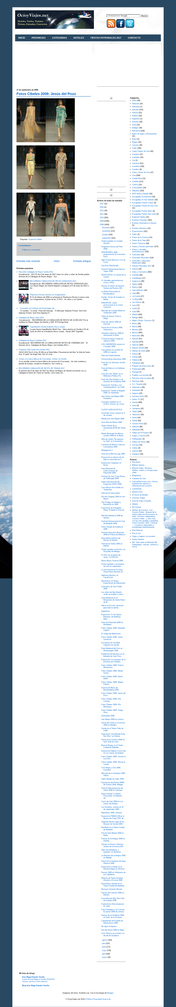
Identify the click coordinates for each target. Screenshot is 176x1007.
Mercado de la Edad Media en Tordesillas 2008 (113, 312)
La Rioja (135, 299)
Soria (134, 405)
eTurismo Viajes (138, 498)
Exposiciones (137, 231)
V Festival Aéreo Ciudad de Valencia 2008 (112, 340)
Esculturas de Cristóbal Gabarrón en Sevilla (110, 644)
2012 (102, 210)
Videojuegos (137, 439)
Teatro (134, 411)
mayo (104, 950)
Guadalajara (137, 278)
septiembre (106, 238)
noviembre (106, 231)
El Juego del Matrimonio (111, 634)
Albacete (135, 104)
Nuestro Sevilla (138, 348)
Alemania (136, 107)
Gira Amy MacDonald (109, 266)
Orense (135, 354)
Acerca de (106, 999)
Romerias (136, 381)
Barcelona (136, 131)
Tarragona (136, 408)
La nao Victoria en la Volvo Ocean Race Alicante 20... (112, 571)
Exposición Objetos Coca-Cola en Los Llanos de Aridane (113, 752)
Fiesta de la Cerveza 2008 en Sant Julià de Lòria (113, 741)
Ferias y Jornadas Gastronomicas (139, 250)
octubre (105, 235)
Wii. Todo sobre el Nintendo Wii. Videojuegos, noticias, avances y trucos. (145, 544)
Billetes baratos (138, 465)
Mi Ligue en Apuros (109, 926)
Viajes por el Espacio (140, 433)
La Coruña (136, 296)
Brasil (134, 139)
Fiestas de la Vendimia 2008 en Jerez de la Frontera (112, 916)
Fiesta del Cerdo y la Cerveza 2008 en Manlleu (113, 724)
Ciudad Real (137, 178)
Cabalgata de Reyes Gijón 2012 (31, 318)
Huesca (135, 287)
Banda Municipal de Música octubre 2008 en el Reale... (113, 434)
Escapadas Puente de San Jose (145, 206)
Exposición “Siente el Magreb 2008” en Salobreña (113, 392)
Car (133, 160)
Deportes (135, 191)
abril (104, 954)
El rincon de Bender (140, 495)
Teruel (134, 418)
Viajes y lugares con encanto (143, 536)
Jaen (134, 293)
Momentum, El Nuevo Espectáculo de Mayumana (113, 582)
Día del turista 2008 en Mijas (112, 930)
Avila (134, 125)
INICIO (21, 38)
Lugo (134, 311)
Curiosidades (137, 188)
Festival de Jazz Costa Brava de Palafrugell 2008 (113, 477)
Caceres (135, 145)
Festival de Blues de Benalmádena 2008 (110, 689)
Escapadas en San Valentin (143, 200)
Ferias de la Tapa (139, 240)
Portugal (135, 372)
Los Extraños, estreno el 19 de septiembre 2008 (112, 808)
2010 (102, 218)
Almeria (135, 113)
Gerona (135, 269)
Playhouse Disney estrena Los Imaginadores (48, 295)
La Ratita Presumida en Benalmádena (110, 292)
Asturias (135, 122)
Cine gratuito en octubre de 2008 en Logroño (112, 351)
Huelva (135, 284)
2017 (102, 204)
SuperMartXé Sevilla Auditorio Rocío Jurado (47, 327)
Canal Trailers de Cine (141, 151)
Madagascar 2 (107, 450)
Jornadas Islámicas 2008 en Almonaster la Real (112, 334)
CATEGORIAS (59, 38)
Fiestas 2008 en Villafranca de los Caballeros (113, 873)
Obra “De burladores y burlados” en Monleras (111, 851)
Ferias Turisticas (138, 243)
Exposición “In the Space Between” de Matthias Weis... (111, 617)
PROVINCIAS (39, 38)
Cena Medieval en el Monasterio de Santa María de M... (113, 600)
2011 (102, 214)
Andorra (135, 116)
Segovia (135, 393)
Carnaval (135, 163)
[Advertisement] (39, 64)
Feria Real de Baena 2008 (111, 422)
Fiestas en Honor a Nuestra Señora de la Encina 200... (113, 845)
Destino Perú (137, 492)
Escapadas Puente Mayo (142, 211)
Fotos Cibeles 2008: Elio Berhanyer (111, 705)
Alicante (135, 110)
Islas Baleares (138, 290)
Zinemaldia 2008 (107, 716)
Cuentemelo (137, 489)
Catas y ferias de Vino (141, 172)
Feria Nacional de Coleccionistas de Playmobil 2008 (109, 470)
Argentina (136, 119)
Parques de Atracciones (141, 366)
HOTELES (78, 38)
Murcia (135, 327)
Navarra (135, 339)
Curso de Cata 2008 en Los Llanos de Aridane (112, 802)
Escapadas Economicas (142, 197)
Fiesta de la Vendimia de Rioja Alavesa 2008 (113, 862)
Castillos (135, 169)
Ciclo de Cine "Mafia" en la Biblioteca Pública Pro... (112, 375)
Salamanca (136, 387)
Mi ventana (136, 507)
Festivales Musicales (140, 258)
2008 (102, 225)
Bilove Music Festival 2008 (112, 561)
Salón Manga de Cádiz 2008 (112, 779)
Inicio (57, 261)
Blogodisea (136, 475)
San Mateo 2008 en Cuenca (112, 719)
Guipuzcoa (136, 281)
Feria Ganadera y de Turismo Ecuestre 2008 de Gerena (113, 911)
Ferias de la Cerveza (140, 237)
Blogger (110, 993)
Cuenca (135, 185)
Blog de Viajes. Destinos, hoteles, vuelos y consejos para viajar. (144, 470)
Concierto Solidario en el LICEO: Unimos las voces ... (112, 404)
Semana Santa (138, 396)
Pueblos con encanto (140, 375)
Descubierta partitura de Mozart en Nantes (110, 539)
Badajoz (135, 128)
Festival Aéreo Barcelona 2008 (113, 359)
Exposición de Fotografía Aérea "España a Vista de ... (112, 510)
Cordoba (135, 181)
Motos (134, 323)
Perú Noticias (137, 530)
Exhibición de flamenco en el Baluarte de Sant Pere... (112, 655)
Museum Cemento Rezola (111, 889)
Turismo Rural (137, 424)
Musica (135, 333)
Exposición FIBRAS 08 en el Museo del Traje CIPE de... (113, 817)
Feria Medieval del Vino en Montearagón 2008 (112, 649)
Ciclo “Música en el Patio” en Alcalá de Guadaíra (112, 934)
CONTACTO (134, 38)
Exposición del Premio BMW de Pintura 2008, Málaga (112, 783)
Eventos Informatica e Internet (144, 223)
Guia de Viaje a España (141, 501)
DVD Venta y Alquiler (140, 194)
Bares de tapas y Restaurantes (144, 134)
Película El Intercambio (110, 493)
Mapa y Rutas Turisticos (142, 320)
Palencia (135, 360)
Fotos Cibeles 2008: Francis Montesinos (112, 666)
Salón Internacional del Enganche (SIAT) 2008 (111, 483)
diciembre (106, 228)
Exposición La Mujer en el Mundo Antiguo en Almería (112, 868)
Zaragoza (136, 454)
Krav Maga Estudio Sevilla (33, 977)
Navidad (135, 342)
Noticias (135, 345)
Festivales (136, 255)
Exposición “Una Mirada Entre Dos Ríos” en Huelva (113, 735)
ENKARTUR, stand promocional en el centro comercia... (112, 305)
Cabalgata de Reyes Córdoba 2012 (32, 340)
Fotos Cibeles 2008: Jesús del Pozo (46, 94)
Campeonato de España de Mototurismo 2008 (112, 922)
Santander (136, 390)
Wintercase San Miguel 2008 (112, 419)
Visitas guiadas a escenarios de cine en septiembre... (112, 565)
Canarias (135, 154)
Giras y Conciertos (139, 272)
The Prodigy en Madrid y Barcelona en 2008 (111, 503)
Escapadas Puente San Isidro (144, 214)
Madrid (135, 314)
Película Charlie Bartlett (110, 355)
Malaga (135, 317)
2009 (102, 221)
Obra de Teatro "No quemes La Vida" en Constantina (112, 440)
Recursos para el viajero (141, 378)
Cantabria (136, 157)
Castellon (136, 166)
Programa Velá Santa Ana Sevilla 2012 (34, 350)
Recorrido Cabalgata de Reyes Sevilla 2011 (36, 272)
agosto (105, 940)
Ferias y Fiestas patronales (143, 246)
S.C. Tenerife (137, 384)
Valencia (135, 427)
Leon (134, 305)
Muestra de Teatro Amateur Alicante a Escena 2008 (112, 879)
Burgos (135, 142)
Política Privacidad (93, 999)
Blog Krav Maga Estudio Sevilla (35, 985)
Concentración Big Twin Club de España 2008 (112, 899)
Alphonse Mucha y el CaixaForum (109, 576)
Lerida (134, 308)
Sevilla (135, 402)
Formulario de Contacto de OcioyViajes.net (37, 308)
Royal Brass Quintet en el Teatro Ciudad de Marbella (112, 885)
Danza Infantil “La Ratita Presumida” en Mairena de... (111, 796)
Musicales (136, 336)
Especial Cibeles (35, 239)
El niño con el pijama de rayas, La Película (110, 556)
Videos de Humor (139, 442)
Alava (134, 100)
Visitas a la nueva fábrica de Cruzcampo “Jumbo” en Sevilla (42, 359)
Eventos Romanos (139, 228)
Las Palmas (137, 302)
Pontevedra (136, 369)
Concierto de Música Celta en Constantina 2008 (113, 446)
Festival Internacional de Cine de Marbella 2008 (113, 522)
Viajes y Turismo (139, 436)
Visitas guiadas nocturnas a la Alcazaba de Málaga (113, 550)
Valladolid (136, 430)
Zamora (135, 451)
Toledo (134, 421)
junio (104, 947)
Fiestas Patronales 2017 (142, 266)
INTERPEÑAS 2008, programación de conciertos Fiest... (113, 254)
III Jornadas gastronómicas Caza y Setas (112, 281)
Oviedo (135, 357)
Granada (135, 275)
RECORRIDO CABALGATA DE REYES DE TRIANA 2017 (42, 368)
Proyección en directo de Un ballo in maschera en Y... (112, 458)
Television (136, 415)
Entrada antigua (82, 261)
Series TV (136, 399)
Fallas (134, 234)
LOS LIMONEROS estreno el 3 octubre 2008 (113, 345)
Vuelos (135, 448)
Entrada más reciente (28, 261)
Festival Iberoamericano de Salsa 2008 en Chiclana (112, 789)
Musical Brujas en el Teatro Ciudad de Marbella (112, 746)
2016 (102, 207)
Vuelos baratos (138, 539)
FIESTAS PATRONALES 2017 (106, 38)
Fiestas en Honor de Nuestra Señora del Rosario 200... (112, 287)
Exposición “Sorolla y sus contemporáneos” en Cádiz (113, 386)
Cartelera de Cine (139, 478)
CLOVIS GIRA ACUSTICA (111, 410)
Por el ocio (136, 533)
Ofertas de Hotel (138, 351)
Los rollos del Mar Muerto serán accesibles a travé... (113, 593)
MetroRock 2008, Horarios (111, 813)
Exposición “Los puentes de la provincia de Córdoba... (113, 661)
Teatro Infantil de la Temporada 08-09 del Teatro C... (113, 428)
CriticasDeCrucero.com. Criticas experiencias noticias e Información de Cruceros (145, 484)
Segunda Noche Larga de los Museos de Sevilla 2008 (112, 823)
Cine (134, 175)
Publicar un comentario (31, 250)
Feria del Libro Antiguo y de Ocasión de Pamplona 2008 (113, 380)
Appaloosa (105, 611)
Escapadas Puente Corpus (142, 203)
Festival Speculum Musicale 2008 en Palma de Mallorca (113, 533)
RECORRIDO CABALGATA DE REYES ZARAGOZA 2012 (53, 281)
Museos (135, 330)
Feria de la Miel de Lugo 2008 (113, 454)
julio (104, 943)
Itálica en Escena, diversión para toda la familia (112, 606)
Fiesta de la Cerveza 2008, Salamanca (112, 328)
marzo (105, 957)
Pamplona (136, 363)
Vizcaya (135, 445)
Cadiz (134, 148)
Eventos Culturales (139, 220)
